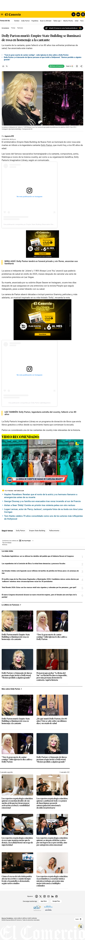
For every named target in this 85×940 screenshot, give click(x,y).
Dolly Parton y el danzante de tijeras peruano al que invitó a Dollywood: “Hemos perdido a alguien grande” (17, 675)
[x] (40, 896)
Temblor (16, 21)
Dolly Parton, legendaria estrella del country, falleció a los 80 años (40, 413)
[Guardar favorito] (77, 66)
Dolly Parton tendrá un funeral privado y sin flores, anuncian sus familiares (41, 262)
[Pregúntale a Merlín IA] (80, 926)
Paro (82, 21)
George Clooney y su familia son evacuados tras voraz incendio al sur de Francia (42, 501)
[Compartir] (81, 66)
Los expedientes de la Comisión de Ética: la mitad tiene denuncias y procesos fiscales (33, 564)
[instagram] (44, 896)
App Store (44, 901)
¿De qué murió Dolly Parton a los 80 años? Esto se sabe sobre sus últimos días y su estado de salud (52, 721)
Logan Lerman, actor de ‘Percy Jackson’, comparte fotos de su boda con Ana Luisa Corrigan (43, 510)
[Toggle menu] (2, 14)
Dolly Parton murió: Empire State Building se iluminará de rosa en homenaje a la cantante (16, 636)
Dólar (76, 21)
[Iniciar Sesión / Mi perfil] (83, 14)
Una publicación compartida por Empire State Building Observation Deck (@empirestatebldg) (36, 224)
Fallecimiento (54, 531)
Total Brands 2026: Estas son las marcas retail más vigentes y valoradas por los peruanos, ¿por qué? (39, 587)
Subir (77, 919)
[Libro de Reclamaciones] (48, 908)
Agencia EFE (9, 136)
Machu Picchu (68, 21)
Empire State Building (37, 531)
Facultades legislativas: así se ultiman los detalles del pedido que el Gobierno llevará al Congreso (38, 556)
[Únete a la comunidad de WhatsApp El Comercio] (56, 66)
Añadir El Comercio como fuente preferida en (63, 28)
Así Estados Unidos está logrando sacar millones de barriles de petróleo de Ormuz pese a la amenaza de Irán (40, 572)
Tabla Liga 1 (57, 21)
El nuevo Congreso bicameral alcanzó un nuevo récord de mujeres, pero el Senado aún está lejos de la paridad (39, 596)
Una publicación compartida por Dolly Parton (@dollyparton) (29, 403)
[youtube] (48, 896)
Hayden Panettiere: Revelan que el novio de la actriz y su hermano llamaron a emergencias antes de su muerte (40, 496)
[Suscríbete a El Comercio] (77, 14)
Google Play (56, 901)
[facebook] (36, 896)
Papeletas (34, 21)
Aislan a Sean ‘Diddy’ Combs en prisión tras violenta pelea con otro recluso (39, 505)
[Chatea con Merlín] (73, 14)
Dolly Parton (25, 21)
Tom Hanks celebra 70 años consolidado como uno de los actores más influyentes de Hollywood (43, 517)
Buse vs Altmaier (45, 21)
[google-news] (56, 896)
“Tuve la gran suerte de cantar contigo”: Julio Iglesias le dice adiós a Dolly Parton (52, 636)
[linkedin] (52, 896)
